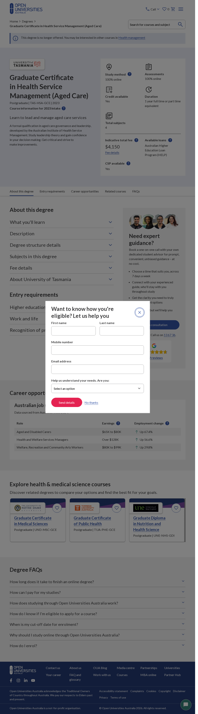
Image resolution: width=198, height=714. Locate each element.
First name (59, 323)
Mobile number (62, 342)
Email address (61, 361)
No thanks (91, 402)
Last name (107, 323)
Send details (67, 402)
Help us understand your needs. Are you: (80, 380)
